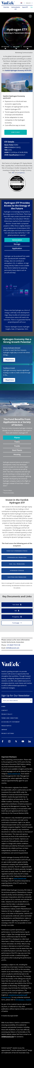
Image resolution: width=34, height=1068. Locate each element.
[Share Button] (30, 16)
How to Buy (15, 132)
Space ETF (25, 7)
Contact (4, 710)
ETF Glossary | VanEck (23, 1000)
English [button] (28, 3)
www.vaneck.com (14, 774)
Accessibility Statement (10, 722)
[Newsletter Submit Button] (31, 700)
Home (3, 706)
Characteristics (27, 46)
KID (13, 173)
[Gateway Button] (24, 3)
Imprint (4, 729)
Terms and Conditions (9, 718)
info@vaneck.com (7, 1037)
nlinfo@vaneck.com (12, 648)
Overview (6, 7)
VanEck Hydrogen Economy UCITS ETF (18, 70)
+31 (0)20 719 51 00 (13, 645)
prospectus (21, 173)
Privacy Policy (6, 714)
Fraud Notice (6, 726)
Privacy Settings (7, 733)
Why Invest (16, 46)
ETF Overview (5, 46)
